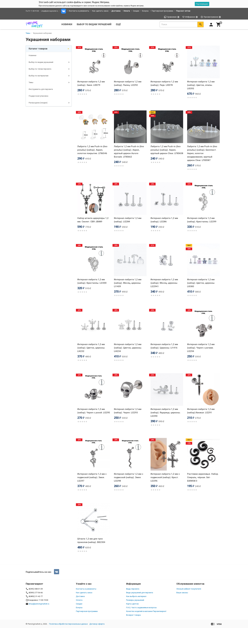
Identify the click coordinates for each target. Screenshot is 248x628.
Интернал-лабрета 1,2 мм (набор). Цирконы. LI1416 (164, 346)
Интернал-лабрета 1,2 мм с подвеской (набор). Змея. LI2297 (92, 477)
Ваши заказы (182, 592)
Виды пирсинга (132, 589)
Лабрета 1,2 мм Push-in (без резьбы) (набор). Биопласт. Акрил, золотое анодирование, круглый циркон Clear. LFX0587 (202, 153)
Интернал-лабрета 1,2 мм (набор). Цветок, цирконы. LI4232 (91, 348)
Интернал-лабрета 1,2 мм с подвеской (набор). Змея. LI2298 (128, 477)
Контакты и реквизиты (79, 11)
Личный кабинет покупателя (188, 589)
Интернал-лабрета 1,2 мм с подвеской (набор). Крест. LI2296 (165, 477)
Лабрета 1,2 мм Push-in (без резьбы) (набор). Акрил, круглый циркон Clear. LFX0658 (167, 150)
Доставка (80, 596)
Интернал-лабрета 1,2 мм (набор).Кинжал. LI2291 (201, 411)
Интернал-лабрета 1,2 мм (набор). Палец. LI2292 (127, 83)
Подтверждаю (202, 4)
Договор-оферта (96, 624)
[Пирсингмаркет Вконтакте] (56, 571)
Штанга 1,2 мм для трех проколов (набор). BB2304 (91, 540)
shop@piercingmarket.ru (49, 11)
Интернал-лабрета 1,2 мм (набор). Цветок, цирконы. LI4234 (128, 348)
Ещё (118, 24)
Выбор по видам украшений (41, 62)
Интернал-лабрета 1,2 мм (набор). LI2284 (127, 220)
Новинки (66, 24)
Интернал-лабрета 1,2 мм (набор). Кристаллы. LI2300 (91, 281)
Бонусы (145, 11)
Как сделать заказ (100, 11)
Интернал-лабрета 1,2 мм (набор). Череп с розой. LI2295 (93, 411)
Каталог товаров (38, 48)
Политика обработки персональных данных (68, 624)
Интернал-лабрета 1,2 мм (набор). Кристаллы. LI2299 (201, 220)
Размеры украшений (135, 600)
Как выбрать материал (136, 596)
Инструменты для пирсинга (41, 89)
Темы (31, 82)
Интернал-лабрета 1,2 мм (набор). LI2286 (164, 220)
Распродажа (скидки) (38, 103)
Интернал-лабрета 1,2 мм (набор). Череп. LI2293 (127, 411)
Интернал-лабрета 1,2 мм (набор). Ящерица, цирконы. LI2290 (166, 412)
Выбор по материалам (38, 76)
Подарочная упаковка (38, 96)
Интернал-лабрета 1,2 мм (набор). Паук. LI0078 (164, 83)
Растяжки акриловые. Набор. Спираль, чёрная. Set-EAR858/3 (203, 477)
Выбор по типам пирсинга (40, 69)
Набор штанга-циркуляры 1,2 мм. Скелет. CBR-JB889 (92, 220)
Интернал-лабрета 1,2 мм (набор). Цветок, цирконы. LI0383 (201, 283)
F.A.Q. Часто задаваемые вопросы (141, 607)
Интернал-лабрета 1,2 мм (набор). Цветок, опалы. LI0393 (201, 85)
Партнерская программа (162, 11)
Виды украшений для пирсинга (139, 592)
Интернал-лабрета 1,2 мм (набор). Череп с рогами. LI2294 (201, 348)
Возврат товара (133, 615)
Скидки (136, 11)
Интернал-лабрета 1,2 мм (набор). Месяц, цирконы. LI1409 (127, 283)
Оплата (79, 600)
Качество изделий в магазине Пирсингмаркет (146, 611)
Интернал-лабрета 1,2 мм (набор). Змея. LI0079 (91, 83)
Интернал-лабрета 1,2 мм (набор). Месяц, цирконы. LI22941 (164, 283)
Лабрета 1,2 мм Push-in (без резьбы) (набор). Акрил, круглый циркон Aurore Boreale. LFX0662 (129, 151)
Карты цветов (132, 604)
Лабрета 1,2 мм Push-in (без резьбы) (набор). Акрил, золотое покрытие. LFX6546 (92, 150)
